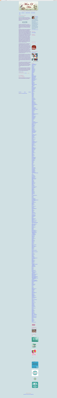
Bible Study (33, 78)
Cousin (32, 115)
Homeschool (33, 187)
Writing (32, 320)
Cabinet (32, 94)
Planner (33, 245)
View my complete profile (35, 29)
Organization (33, 238)
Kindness (33, 204)
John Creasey (33, 200)
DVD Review (33, 139)
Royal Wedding (33, 270)
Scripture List (33, 275)
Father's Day (33, 149)
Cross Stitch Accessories (34, 122)
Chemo (32, 100)
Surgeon (33, 293)
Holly (32, 184)
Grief (32, 174)
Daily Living (33, 124)
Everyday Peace (33, 142)
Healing (33, 180)
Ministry (33, 219)
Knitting (33, 207)
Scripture (33, 273)
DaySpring (33, 126)
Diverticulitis (33, 132)
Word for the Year (34, 317)
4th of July (33, 66)
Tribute (32, 300)
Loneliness (33, 212)
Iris (32, 194)
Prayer (32, 253)
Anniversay (33, 69)
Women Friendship (34, 316)
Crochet (33, 119)
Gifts (32, 164)
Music (32, 229)
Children (33, 101)
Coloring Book (33, 108)
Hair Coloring (33, 176)
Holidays (33, 183)
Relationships (33, 266)
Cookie (32, 111)
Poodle (32, 248)
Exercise (33, 143)
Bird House (33, 80)
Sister (32, 282)
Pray (32, 252)
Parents (33, 241)
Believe (32, 74)
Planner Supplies (34, 246)
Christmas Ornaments (34, 104)
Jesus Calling (33, 199)
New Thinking (33, 234)
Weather (33, 311)
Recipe (32, 262)
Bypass (32, 93)
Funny (32, 161)
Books (32, 90)
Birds (32, 81)
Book (32, 86)
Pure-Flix (33, 257)
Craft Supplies (33, 117)
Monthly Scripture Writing (35, 222)
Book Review (33, 87)
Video (32, 307)
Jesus (32, 197)
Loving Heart (33, 214)
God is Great (33, 167)
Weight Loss (33, 313)
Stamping (33, 289)
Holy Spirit (33, 185)
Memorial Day (33, 215)
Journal (32, 201)
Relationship (33, 265)
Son (32, 286)
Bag (32, 73)
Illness (32, 190)
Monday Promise (34, 221)
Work (32, 318)
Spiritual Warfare (34, 288)
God (32, 166)
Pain (32, 239)
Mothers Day (33, 225)
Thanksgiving (33, 295)
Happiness (33, 177)
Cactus (32, 95)
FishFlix (33, 154)
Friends (33, 159)
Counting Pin (33, 114)
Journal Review (33, 202)
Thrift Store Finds (34, 297)
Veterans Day (33, 306)
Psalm (32, 255)
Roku (32, 268)
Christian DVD (33, 102)
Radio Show (33, 260)
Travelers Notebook (34, 299)
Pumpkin (33, 256)
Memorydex (33, 216)
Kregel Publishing (34, 208)
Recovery (33, 263)
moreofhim (36, 16)
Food (32, 156)
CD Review (33, 98)
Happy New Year (34, 178)
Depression (33, 129)
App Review (33, 70)
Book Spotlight (33, 88)
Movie (32, 226)
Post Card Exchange (34, 250)
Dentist (32, 128)
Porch (32, 249)
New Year (33, 235)
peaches (33, 243)
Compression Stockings (34, 109)
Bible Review (33, 77)
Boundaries (33, 91)
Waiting (33, 309)
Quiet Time (33, 258)
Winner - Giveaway (34, 314)
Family (32, 147)
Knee (32, 205)
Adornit (32, 67)
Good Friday (33, 170)
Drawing (33, 136)
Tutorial (33, 304)
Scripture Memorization (34, 276)
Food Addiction (33, 157)
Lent (32, 209)
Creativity (33, 118)
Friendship (33, 160)
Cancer (32, 97)
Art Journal (33, 71)
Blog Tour (33, 83)
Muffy (32, 228)
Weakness (33, 310)
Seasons (33, 279)
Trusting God (33, 302)
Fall (32, 146)
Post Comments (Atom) (24, 93)
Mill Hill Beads (33, 218)
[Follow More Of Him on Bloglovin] (34, 43)
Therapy (33, 296)
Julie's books (34, 52)
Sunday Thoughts (34, 292)
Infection (33, 191)
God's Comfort (33, 168)
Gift (32, 163)
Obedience (33, 236)
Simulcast (33, 281)
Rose (32, 269)
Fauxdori (33, 150)
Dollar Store (33, 135)
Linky (32, 211)
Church (32, 105)
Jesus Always (33, 198)
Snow (32, 285)
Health (32, 181)
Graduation (33, 171)
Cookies (33, 112)
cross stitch (33, 121)
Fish (32, 153)
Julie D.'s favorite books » (35, 61)
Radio (32, 259)
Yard (32, 321)
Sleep (32, 283)
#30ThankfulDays (34, 64)
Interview (33, 193)
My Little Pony (33, 231)
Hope (32, 188)
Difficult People (33, 131)
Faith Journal (33, 145)
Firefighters (33, 152)
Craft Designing (33, 116)
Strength (33, 290)
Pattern (32, 242)
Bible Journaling (33, 76)
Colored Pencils (33, 107)
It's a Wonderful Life (34, 195)
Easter (32, 140)
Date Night (33, 125)
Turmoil (33, 303)
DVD (32, 138)
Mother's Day (33, 224)
